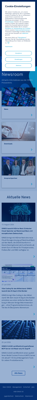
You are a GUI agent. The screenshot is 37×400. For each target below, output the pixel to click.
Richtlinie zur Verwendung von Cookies (17, 28)
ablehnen (25, 33)
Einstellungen (9, 22)
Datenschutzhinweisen (22, 30)
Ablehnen (18, 65)
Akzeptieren (22, 37)
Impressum (8, 46)
